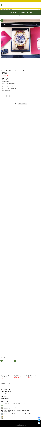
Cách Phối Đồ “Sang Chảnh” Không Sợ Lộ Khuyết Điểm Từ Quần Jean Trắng (17, 410)
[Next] (38, 39)
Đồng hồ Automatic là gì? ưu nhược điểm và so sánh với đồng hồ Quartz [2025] (17, 413)
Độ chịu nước (3, 396)
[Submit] (39, 9)
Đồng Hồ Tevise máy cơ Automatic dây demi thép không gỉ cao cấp (7, 376)
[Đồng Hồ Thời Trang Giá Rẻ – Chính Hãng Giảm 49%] (20, 5)
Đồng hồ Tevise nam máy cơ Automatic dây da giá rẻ (34, 376)
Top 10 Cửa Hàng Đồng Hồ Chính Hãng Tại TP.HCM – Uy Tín (14, 403)
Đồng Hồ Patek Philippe (26, 12)
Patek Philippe (5, 78)
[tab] (16, 104)
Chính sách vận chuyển (5, 393)
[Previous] (3, 39)
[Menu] (1, 5)
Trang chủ (11, 12)
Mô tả (16, 103)
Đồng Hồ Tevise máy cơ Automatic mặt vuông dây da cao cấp (20, 376)
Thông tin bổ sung (22, 103)
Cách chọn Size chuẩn (4, 398)
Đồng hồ (17, 12)
